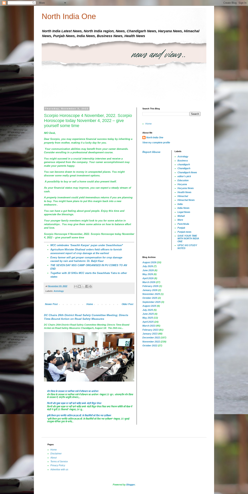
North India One (69, 16)
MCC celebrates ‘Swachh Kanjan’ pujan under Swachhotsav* (86, 245)
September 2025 (151, 302)
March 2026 (148, 282)
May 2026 (147, 274)
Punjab (181, 228)
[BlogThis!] (79, 286)
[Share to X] (83, 286)
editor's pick (184, 176)
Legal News (183, 212)
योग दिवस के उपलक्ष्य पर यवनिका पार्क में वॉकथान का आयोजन (72, 391)
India (180, 204)
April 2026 (148, 278)
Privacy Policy (57, 465)
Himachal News (186, 200)
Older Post (127, 304)
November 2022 (151, 341)
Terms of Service (59, 461)
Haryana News (185, 188)
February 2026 (150, 286)
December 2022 (151, 337)
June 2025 (148, 314)
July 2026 (147, 266)
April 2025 (148, 322)
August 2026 (149, 262)
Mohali (181, 216)
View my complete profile (156, 142)
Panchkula (183, 224)
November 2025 (151, 294)
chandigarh (183, 164)
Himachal (182, 196)
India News (183, 208)
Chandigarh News (187, 172)
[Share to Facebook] (87, 286)
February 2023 (150, 329)
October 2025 (149, 298)
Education (183, 180)
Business (182, 160)
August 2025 (149, 306)
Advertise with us (59, 469)
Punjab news (184, 232)
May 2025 (147, 317)
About (53, 457)
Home (89, 304)
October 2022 (149, 345)
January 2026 (150, 290)
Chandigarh (183, 168)
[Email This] (76, 286)
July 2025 (147, 310)
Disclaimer (56, 453)
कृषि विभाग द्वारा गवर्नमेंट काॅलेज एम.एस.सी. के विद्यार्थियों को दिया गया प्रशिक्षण (79, 415)
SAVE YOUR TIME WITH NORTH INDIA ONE (188, 238)
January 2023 (150, 333)
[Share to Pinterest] (90, 286)
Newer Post (51, 304)
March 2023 (148, 325)
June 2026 (148, 270)
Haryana (182, 184)
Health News (184, 192)
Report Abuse (151, 151)
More (180, 220)
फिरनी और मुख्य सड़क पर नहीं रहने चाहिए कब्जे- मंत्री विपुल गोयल (74, 403)
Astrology (59, 291)
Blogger (130, 484)
